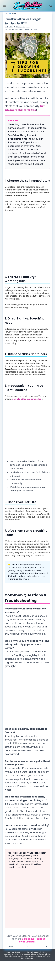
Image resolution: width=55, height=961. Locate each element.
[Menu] (4, 5)
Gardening (19, 29)
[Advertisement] (27, 242)
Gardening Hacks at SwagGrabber (32, 940)
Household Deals (31, 29)
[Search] (51, 6)
